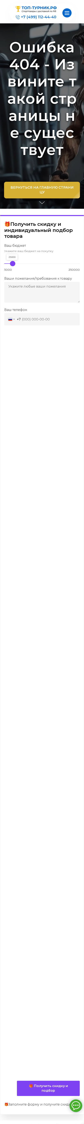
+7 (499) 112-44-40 (38, 17)
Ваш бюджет (15, 1072)
